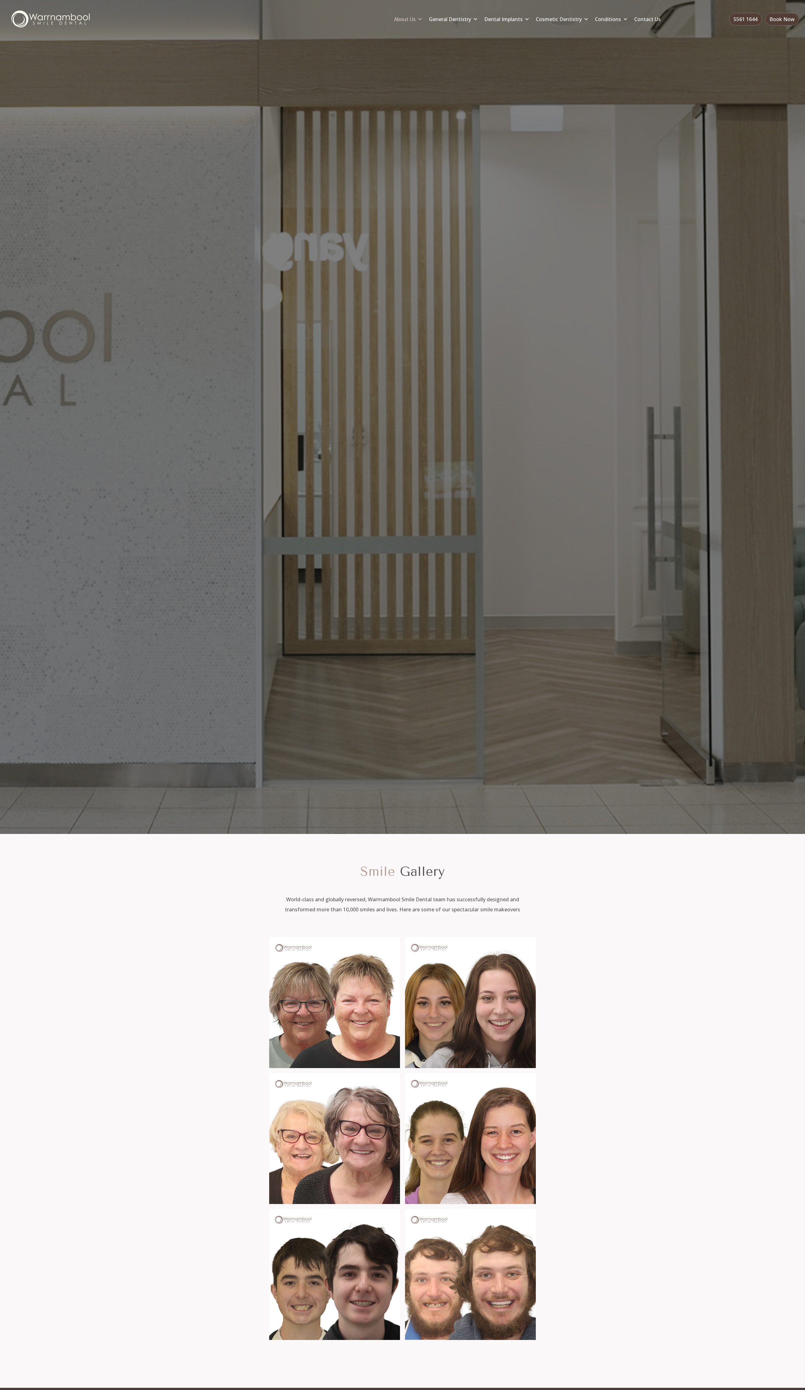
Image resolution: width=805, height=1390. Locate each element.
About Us (405, 19)
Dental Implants (503, 19)
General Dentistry (450, 19)
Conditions (608, 19)
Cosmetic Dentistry (559, 19)
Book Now (782, 19)
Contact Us (647, 19)
